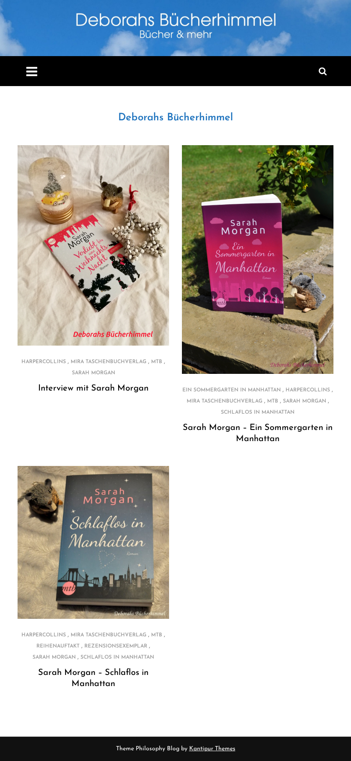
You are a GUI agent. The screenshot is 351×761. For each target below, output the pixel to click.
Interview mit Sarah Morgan (93, 388)
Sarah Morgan (93, 373)
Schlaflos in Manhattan (257, 412)
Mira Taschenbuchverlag (108, 361)
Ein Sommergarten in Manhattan (231, 390)
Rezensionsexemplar (115, 646)
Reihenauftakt (58, 646)
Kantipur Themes (212, 749)
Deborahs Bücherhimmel (175, 118)
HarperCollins (43, 361)
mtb (156, 361)
